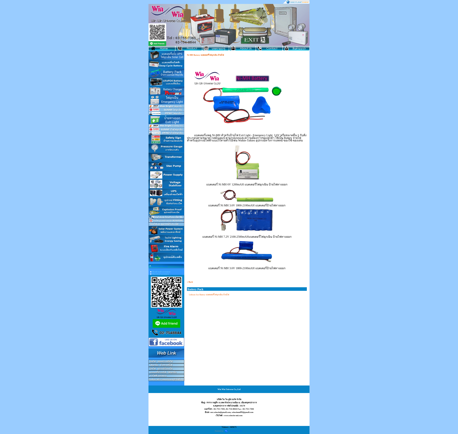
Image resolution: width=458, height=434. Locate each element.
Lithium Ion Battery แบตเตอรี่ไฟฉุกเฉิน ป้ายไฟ (209, 295)
